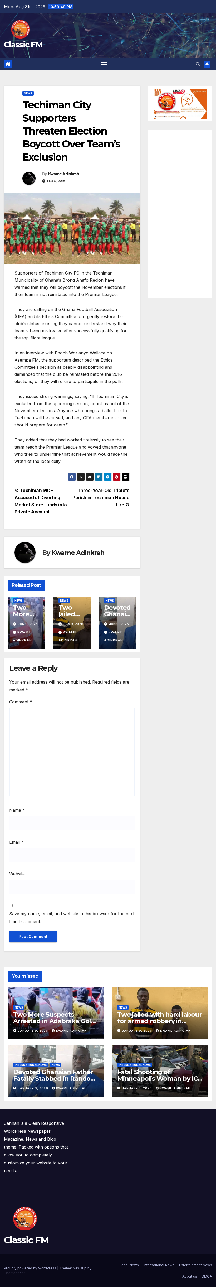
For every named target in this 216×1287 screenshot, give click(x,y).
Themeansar (14, 1273)
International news (31, 1065)
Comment (20, 701)
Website (17, 873)
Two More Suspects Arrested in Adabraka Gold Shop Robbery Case (54, 1021)
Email (16, 842)
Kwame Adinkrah (63, 173)
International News (159, 1265)
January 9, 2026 (33, 1031)
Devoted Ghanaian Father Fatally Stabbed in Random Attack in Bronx (55, 1078)
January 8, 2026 (137, 1088)
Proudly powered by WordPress (30, 1268)
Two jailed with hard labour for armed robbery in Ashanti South (159, 1021)
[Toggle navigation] (103, 64)
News (28, 93)
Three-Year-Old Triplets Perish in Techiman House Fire (101, 497)
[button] (198, 64)
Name (17, 810)
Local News (129, 1265)
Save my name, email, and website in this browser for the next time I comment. (71, 917)
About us (189, 1276)
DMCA (207, 1276)
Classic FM (23, 45)
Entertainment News (195, 1265)
